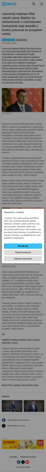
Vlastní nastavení (23, 252)
